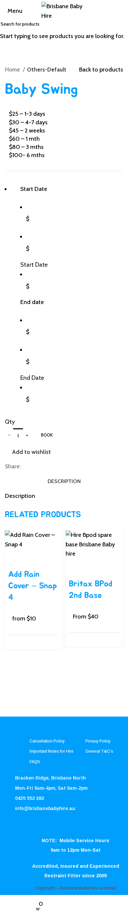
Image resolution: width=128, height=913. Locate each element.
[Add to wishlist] (31, 557)
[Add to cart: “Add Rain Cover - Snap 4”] (13, 557)
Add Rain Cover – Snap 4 (32, 585)
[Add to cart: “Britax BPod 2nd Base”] (74, 566)
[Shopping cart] (122, 10)
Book (47, 434)
